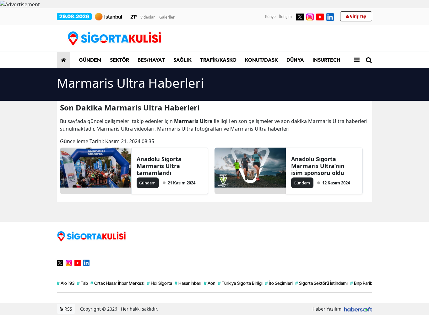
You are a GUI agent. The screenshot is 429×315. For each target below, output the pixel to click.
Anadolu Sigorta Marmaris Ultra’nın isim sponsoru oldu (318, 165)
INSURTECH (326, 60)
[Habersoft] (358, 309)
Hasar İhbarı (188, 283)
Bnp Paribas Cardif (370, 283)
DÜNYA (294, 60)
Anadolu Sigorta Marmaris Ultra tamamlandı (159, 165)
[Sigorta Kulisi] (91, 235)
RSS (67, 309)
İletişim (285, 16)
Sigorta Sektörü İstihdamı (321, 283)
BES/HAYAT (151, 60)
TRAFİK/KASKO (217, 60)
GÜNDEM (89, 60)
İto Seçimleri (279, 283)
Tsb (82, 283)
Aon (209, 283)
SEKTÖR (119, 60)
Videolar (147, 17)
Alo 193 (65, 283)
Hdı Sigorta (159, 283)
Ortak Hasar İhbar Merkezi (117, 283)
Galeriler (167, 17)
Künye (270, 16)
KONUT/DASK (261, 60)
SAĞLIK (182, 60)
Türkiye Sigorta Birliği (240, 283)
